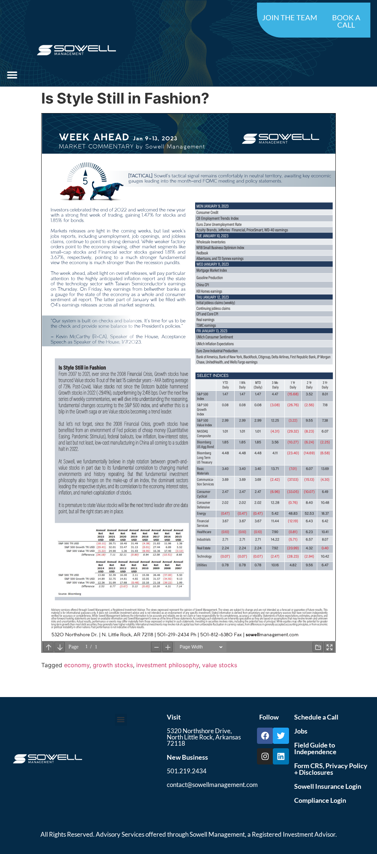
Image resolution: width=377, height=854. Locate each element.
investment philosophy (167, 665)
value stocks (219, 665)
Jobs (300, 731)
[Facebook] (265, 736)
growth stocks (113, 665)
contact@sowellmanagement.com (212, 784)
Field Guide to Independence (315, 748)
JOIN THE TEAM (289, 17)
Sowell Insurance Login (327, 786)
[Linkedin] (281, 756)
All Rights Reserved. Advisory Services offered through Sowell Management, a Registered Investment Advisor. (188, 834)
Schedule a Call (316, 717)
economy (76, 665)
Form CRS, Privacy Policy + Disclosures (330, 769)
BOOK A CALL (346, 21)
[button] (12, 74)
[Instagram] (265, 756)
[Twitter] (281, 736)
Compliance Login (320, 800)
